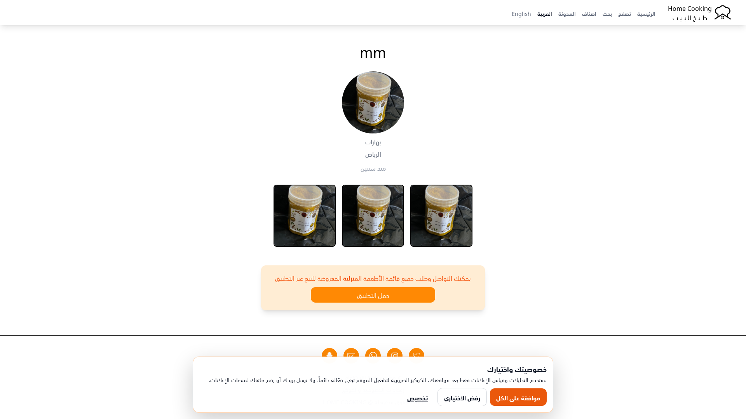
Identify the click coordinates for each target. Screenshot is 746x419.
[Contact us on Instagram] (395, 356)
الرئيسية (646, 13)
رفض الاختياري (462, 397)
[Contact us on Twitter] (416, 356)
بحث (607, 13)
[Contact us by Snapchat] (329, 356)
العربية (544, 13)
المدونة (567, 13)
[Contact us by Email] (351, 356)
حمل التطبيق (373, 295)
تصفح (624, 13)
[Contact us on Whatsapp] (373, 356)
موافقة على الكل (518, 397)
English (521, 13)
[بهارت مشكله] (441, 216)
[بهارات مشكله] (373, 216)
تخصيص (417, 397)
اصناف (589, 13)
